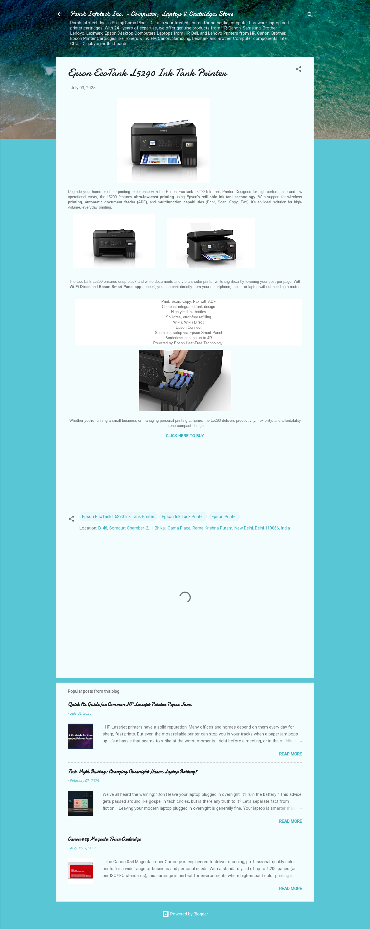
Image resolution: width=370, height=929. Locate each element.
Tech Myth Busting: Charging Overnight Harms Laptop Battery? (132, 771)
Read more (290, 754)
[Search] (310, 16)
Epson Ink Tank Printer (183, 516)
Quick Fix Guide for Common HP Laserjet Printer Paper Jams (129, 704)
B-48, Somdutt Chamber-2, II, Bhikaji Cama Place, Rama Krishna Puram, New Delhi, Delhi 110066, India (194, 528)
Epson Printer (224, 516)
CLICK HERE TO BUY (185, 436)
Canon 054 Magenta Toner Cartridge (104, 839)
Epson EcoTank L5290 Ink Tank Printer (118, 516)
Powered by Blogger (188, 914)
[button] (298, 70)
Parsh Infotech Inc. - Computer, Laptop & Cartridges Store (151, 13)
